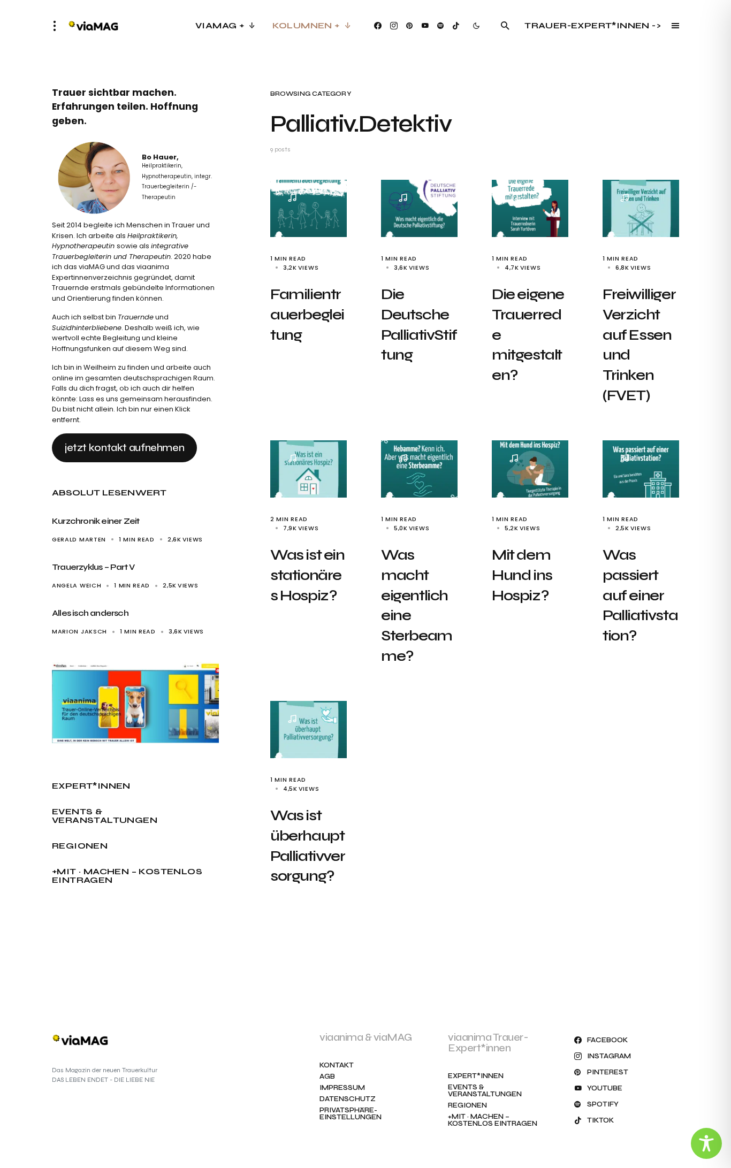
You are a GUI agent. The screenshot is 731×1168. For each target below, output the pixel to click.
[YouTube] (425, 25)
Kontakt (336, 1065)
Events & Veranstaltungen (104, 815)
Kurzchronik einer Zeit (95, 521)
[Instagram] (394, 25)
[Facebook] (378, 25)
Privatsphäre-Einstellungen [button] (350, 1114)
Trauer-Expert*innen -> (592, 25)
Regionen (80, 846)
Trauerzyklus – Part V (93, 567)
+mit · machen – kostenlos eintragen (127, 875)
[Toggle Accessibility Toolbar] (706, 1143)
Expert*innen (91, 786)
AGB (327, 1076)
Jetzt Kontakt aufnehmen (124, 447)
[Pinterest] (409, 25)
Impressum (342, 1088)
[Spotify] (440, 25)
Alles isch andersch (90, 613)
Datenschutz (347, 1099)
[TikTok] (456, 25)
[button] (58, 25)
